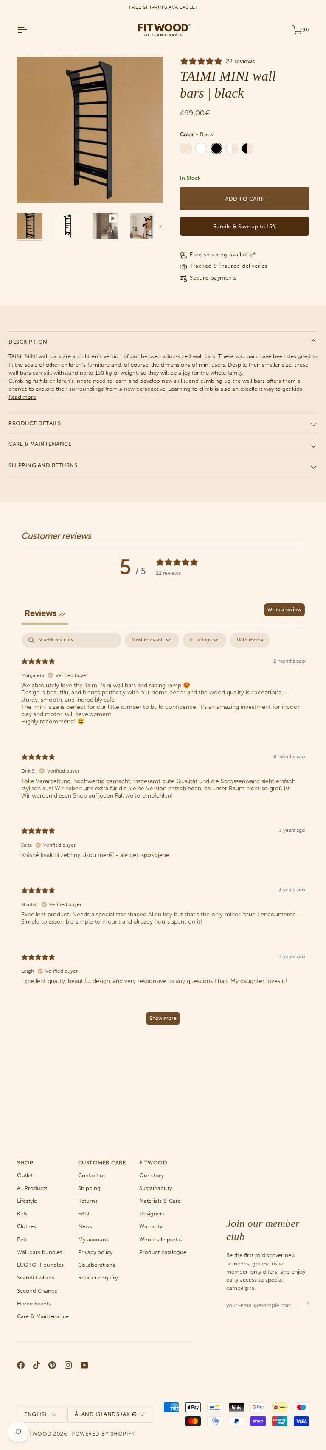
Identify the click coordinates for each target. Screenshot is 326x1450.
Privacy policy (95, 1252)
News (85, 1226)
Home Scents (34, 1303)
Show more (163, 1018)
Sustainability (155, 1188)
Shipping (89, 1188)
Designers (152, 1213)
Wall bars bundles (39, 1252)
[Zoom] (32, 186)
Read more (22, 397)
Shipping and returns (42, 465)
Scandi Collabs (35, 1277)
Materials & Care (160, 1201)
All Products (32, 1188)
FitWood (37, 1433)
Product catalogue (162, 1252)
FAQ (83, 1213)
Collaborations (96, 1265)
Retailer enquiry (98, 1277)
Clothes (26, 1226)
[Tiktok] (36, 1365)
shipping (155, 7)
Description (28, 342)
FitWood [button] (153, 1162)
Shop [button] (25, 1162)
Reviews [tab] (45, 613)
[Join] (302, 1304)
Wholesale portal (160, 1239)
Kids (22, 1213)
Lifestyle (27, 1201)
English (36, 1414)
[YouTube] (84, 1365)
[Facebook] (21, 1365)
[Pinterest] (52, 1365)
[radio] (186, 148)
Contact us (92, 1175)
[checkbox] (250, 640)
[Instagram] (68, 1365)
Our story (151, 1175)
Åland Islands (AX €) (106, 1414)
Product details (34, 423)
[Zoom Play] (90, 130)
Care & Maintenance (39, 444)
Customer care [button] (102, 1162)
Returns (88, 1201)
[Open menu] (29, 30)
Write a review (284, 610)
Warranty (150, 1226)
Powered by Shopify (103, 1433)
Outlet (25, 1175)
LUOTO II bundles (40, 1265)
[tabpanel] (163, 832)
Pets (22, 1239)
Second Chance (37, 1291)
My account (93, 1239)
